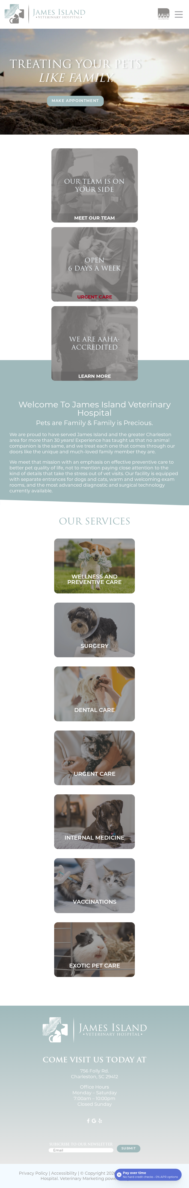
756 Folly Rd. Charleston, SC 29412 (94, 1073)
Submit (128, 1148)
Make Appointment (75, 101)
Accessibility (64, 1173)
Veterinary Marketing (82, 1178)
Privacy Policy (33, 1173)
